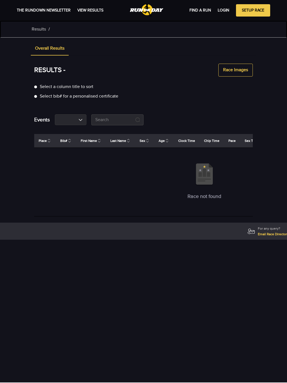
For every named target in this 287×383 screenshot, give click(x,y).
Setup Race (253, 10)
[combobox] (70, 120)
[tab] (50, 49)
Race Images (235, 70)
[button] (50, 49)
